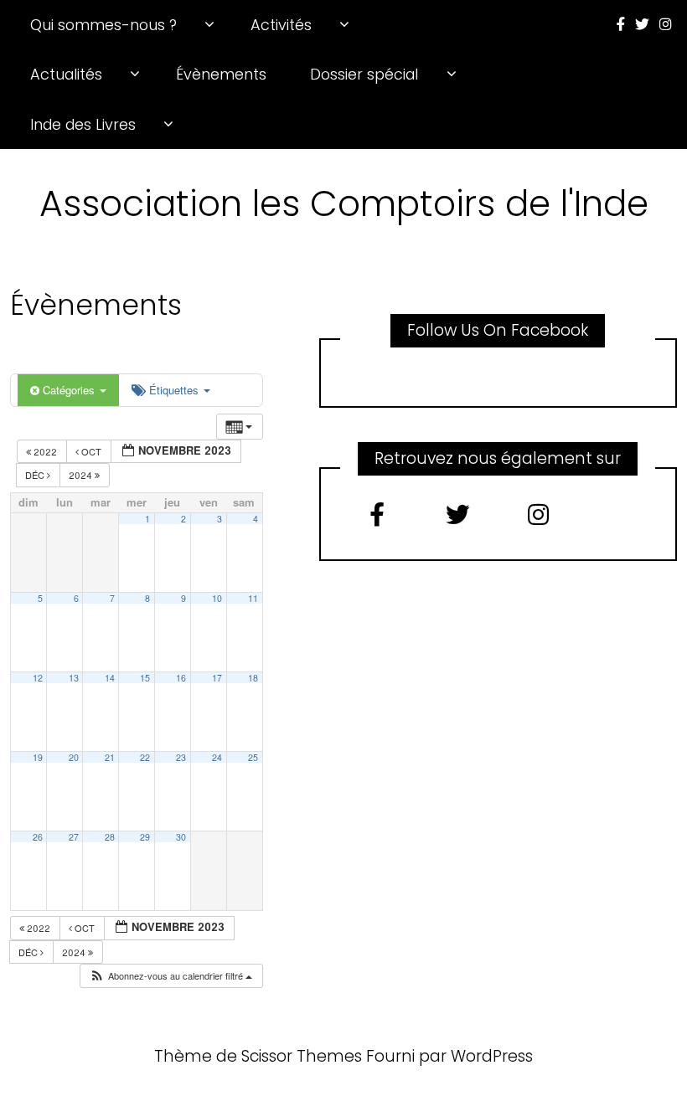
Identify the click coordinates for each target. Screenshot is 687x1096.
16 (181, 677)
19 (38, 757)
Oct (91, 451)
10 (217, 598)
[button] (170, 976)
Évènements (221, 74)
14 (110, 677)
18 (253, 677)
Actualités (66, 74)
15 (145, 677)
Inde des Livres (83, 124)
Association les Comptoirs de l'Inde (343, 203)
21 (110, 757)
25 (253, 757)
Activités (281, 24)
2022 (45, 451)
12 (38, 677)
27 (74, 837)
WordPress (492, 1056)
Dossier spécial (364, 74)
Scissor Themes (301, 1056)
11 (253, 598)
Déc (36, 474)
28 (110, 837)
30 (181, 837)
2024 (82, 474)
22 (145, 757)
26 (38, 837)
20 (74, 757)
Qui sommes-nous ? (103, 24)
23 (181, 757)
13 (74, 677)
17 (217, 677)
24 (217, 757)
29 (145, 837)
